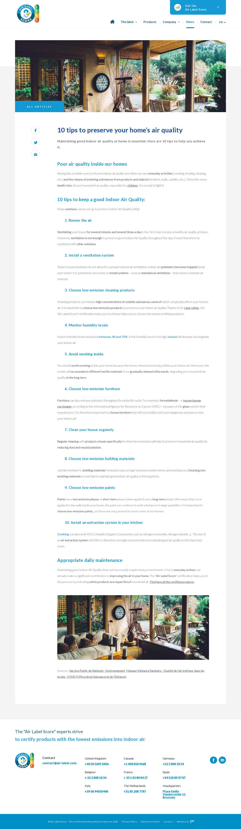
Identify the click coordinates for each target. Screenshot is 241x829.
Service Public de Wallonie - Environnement (97, 670)
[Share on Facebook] (35, 130)
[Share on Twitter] (35, 142)
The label (127, 21)
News (190, 21)
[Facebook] (213, 760)
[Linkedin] (222, 760)
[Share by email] (35, 154)
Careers (168, 821)
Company (169, 21)
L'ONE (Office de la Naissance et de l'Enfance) (96, 676)
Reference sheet (150, 821)
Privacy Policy (129, 821)
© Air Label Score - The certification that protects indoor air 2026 (83, 821)
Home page (112, 23)
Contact (206, 21)
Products (149, 21)
